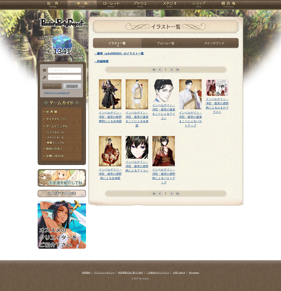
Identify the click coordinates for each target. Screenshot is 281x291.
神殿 (82, 5)
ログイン (52, 86)
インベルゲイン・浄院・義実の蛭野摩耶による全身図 (110, 117)
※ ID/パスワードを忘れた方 (56, 93)
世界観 (62, 112)
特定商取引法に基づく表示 (130, 272)
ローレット (111, 5)
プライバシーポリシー (104, 272)
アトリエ (140, 5)
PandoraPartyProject (62, 22)
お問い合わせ (62, 156)
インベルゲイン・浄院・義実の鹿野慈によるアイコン (137, 166)
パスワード (43, 78)
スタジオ (169, 5)
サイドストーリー (62, 119)
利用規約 (86, 272)
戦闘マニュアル (62, 143)
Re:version (194, 272)
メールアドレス (43, 70)
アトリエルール (62, 137)
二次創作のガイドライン (158, 272)
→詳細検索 (101, 61)
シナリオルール (62, 132)
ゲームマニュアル (62, 126)
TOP (52, 5)
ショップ (199, 5)
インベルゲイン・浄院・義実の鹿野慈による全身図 (110, 174)
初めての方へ (62, 149)
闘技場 (228, 5)
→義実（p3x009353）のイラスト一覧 (119, 53)
